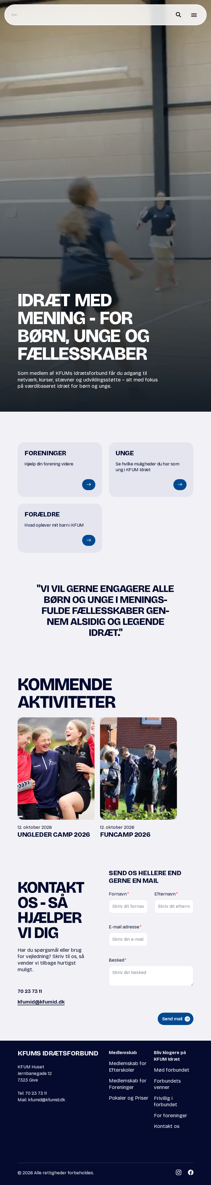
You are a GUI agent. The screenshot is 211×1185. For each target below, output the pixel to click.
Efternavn (166, 894)
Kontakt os (166, 1126)
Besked (117, 960)
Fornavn (119, 894)
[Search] (178, 15)
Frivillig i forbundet (165, 1101)
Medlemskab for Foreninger (127, 1084)
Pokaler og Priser (128, 1098)
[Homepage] (14, 15)
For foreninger (170, 1116)
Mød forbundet (171, 1070)
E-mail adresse (125, 927)
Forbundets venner (167, 1084)
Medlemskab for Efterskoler (127, 1066)
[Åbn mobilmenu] (193, 14)
